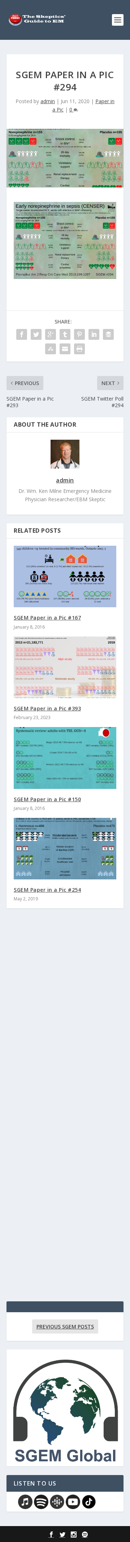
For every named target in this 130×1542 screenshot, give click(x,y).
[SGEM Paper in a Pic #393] (65, 667)
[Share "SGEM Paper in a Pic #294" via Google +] (50, 334)
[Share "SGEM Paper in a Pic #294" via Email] (65, 349)
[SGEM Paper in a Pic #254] (65, 848)
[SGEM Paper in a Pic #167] (65, 576)
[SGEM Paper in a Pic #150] (65, 758)
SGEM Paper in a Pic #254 (47, 889)
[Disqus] (65, 1020)
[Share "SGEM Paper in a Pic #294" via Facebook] (21, 334)
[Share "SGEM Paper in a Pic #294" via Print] (79, 349)
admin (47, 101)
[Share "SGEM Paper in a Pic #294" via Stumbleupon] (50, 349)
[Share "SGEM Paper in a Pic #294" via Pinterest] (79, 334)
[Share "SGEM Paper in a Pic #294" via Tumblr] (65, 334)
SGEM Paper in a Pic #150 (47, 799)
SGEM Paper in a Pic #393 (47, 708)
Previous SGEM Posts (65, 1326)
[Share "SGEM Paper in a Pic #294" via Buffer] (108, 334)
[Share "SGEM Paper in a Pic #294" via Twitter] (36, 334)
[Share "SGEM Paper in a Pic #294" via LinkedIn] (94, 334)
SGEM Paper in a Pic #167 (47, 617)
